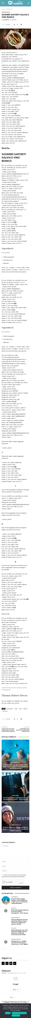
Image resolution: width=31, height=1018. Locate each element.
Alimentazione (9, 9)
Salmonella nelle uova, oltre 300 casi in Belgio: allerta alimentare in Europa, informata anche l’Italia (19, 932)
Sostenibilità (15, 762)
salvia (20, 708)
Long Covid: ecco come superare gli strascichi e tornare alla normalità (8, 730)
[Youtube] (10, 963)
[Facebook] (3, 963)
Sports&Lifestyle (15, 825)
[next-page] (5, 836)
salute (16, 708)
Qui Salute (6, 19)
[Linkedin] (14, 963)
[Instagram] (6, 963)
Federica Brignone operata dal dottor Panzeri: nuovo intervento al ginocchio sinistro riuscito (15, 828)
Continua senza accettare (19, 1013)
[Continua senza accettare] (29, 1010)
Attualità (13, 928)
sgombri (25, 708)
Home (3, 9)
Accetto (8, 1013)
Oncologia (15, 795)
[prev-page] (3, 836)
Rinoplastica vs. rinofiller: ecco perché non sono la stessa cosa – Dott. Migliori (19, 942)
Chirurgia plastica (16, 939)
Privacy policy (16, 1015)
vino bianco (5, 711)
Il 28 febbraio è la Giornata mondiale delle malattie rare (22, 730)
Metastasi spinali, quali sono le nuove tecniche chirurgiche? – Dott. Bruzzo (15, 798)
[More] (21, 24)
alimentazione (9, 708)
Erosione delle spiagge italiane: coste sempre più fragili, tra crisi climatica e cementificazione (15, 766)
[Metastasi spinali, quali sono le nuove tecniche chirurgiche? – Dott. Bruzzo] (15, 786)
